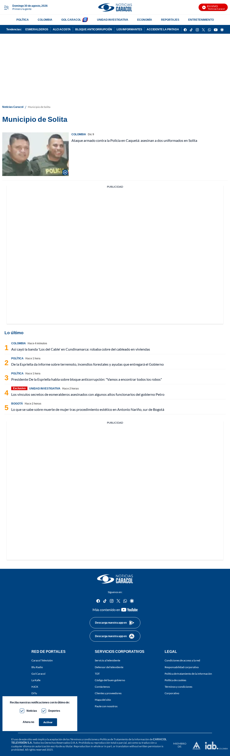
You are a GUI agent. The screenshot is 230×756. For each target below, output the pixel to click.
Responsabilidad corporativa (182, 667)
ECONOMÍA (144, 19)
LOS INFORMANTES (129, 29)
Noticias (32, 710)
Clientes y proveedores (108, 693)
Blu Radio (37, 667)
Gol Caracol (38, 673)
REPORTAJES (170, 19)
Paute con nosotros (106, 706)
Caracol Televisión (42, 660)
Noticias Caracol (12, 107)
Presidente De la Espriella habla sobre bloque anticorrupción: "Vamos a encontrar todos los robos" (86, 379)
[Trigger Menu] (6, 7)
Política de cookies (175, 680)
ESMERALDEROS (36, 29)
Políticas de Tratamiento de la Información (124, 739)
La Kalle (35, 680)
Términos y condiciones (178, 686)
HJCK (34, 686)
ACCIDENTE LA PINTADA (163, 29)
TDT (97, 673)
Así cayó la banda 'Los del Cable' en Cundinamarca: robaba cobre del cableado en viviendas (80, 349)
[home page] (115, 7)
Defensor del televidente (109, 667)
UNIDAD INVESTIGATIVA (112, 19)
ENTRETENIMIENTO (201, 19)
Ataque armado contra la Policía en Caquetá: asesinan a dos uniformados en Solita (134, 140)
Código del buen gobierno (110, 680)
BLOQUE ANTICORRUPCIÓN (93, 29)
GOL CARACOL (71, 19)
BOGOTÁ (17, 403)
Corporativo (172, 693)
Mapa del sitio (103, 700)
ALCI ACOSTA (62, 29)
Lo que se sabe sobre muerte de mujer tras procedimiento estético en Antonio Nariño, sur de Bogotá (87, 409)
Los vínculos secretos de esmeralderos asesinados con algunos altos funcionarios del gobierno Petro (87, 394)
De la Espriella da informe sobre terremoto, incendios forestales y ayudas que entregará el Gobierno (87, 364)
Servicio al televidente (107, 660)
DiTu (34, 693)
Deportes (54, 710)
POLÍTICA (22, 19)
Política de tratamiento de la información (188, 673)
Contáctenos (102, 686)
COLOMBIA (45, 19)
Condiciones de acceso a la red (182, 660)
